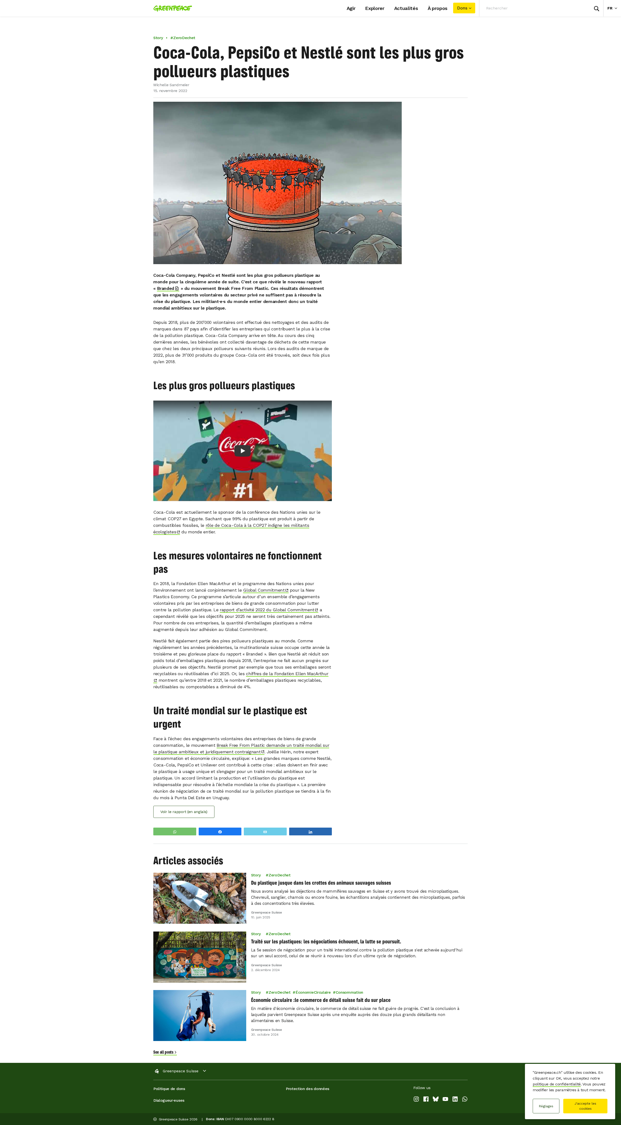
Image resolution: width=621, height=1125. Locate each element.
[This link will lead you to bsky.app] (436, 1100)
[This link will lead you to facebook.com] (426, 1100)
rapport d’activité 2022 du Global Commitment (267, 609)
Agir (351, 8)
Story (158, 37)
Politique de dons (169, 1088)
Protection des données (307, 1088)
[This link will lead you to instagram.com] (416, 1100)
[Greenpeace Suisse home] (171, 8)
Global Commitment (264, 590)
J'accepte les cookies (585, 1105)
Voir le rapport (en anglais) (183, 811)
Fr (614, 8)
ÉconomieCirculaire (313, 992)
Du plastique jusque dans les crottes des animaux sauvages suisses (321, 882)
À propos (437, 8)
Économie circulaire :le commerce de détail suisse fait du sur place (321, 1000)
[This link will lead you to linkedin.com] (455, 1100)
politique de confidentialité (557, 1084)
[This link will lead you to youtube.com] (445, 1100)
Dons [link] (462, 8)
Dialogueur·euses (168, 1100)
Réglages (546, 1106)
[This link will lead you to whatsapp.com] (465, 1100)
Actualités (406, 8)
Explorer (374, 8)
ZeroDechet (280, 875)
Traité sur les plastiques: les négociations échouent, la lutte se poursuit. (326, 941)
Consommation (349, 992)
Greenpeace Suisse (181, 1071)
